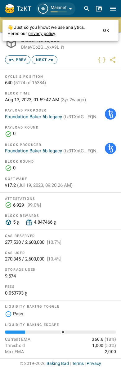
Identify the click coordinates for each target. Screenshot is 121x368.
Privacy (94, 363)
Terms (78, 363)
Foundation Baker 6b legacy (54, 117)
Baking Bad (58, 363)
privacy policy (41, 33)
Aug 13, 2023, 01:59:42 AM (45, 100)
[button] (55, 8)
